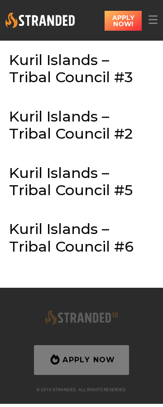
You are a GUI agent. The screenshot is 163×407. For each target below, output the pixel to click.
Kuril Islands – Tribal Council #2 (71, 125)
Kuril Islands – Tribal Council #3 (71, 68)
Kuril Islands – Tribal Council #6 (71, 237)
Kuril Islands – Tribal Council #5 (71, 181)
